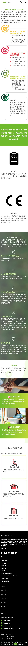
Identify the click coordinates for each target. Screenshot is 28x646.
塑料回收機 (4, 560)
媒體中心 (3, 598)
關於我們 (3, 606)
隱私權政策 (10, 639)
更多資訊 (20, 644)
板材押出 (4, 568)
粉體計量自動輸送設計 (7, 573)
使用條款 (3, 639)
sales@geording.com (8, 625)
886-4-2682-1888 (7, 620)
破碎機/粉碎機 (5, 578)
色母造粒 (4, 565)
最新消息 (3, 602)
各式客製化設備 (5, 581)
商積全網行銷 (10, 637)
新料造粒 (4, 563)
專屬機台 (3, 586)
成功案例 (3, 594)
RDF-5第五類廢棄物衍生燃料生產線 (10, 576)
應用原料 (3, 590)
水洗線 (3, 570)
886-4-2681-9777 (7, 623)
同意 (15, 644)
